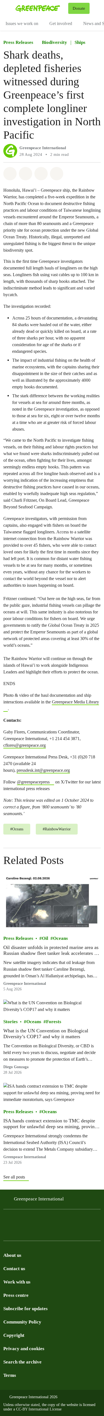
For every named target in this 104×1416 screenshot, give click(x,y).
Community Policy (22, 1322)
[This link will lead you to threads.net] (17, 1221)
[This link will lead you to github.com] (17, 1232)
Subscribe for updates (25, 1308)
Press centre (16, 1295)
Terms (9, 1375)
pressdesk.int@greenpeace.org (43, 770)
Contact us (14, 1268)
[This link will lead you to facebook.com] (29, 1221)
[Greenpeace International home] (41, 8)
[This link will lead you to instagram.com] (6, 1221)
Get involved (60, 23)
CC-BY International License (39, 1409)
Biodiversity (54, 42)
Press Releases (18, 42)
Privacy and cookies (23, 1348)
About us (12, 1255)
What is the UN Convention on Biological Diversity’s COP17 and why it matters (45, 1033)
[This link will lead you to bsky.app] (51, 1221)
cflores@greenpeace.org (24, 745)
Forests (53, 1021)
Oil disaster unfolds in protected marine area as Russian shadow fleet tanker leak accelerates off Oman (51, 950)
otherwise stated (27, 1405)
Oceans (60, 938)
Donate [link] (79, 8)
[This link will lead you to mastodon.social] (62, 1221)
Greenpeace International (42, 148)
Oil (45, 938)
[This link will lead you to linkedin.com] (73, 1221)
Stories (10, 1021)
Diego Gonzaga (16, 1067)
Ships (80, 42)
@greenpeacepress (33, 782)
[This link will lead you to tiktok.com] (40, 1221)
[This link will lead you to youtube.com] (84, 1221)
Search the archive (22, 1362)
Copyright (13, 1335)
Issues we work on (22, 23)
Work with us (17, 1282)
